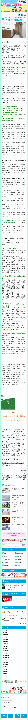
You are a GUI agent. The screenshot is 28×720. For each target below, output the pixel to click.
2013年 (5, 660)
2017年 (6, 650)
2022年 (5, 639)
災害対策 (6, 562)
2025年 (5, 632)
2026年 (5, 630)
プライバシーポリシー (7, 700)
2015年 (6, 655)
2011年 (5, 664)
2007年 (5, 673)
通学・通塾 (19, 556)
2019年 (5, 646)
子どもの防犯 (20, 553)
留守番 (5, 556)
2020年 (5, 643)
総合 (5, 553)
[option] (14, 575)
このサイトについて (6, 697)
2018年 (5, 648)
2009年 (5, 669)
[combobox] (12, 545)
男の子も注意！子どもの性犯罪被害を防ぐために (7, 477)
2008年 (5, 671)
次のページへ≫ (23, 473)
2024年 (5, 634)
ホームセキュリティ (6, 702)
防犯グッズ (19, 562)
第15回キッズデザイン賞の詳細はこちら (13, 463)
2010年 (5, 666)
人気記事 (6, 565)
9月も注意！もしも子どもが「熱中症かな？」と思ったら (13, 612)
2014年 (6, 657)
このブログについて (11, 587)
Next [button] (26, 575)
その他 (18, 565)
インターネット (7, 559)
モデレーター (10, 589)
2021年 (5, 641)
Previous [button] (2, 575)
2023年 (5, 637)
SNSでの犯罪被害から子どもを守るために (21, 477)
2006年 (6, 676)
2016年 (6, 653)
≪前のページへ (4, 473)
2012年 (5, 662)
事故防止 (19, 559)
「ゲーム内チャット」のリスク (12, 615)
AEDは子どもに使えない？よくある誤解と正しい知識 (15, 619)
